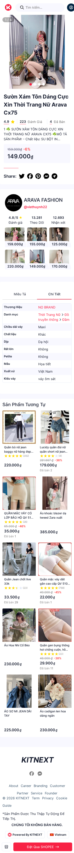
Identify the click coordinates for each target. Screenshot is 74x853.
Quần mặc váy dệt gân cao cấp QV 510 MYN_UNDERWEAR (54, 583)
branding (40, 786)
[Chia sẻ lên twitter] (22, 176)
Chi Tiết (54, 294)
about (13, 786)
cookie (61, 798)
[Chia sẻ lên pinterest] (38, 176)
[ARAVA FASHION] (6, 846)
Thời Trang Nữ (49, 315)
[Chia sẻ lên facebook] (30, 176)
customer (57, 786)
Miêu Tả (20, 294)
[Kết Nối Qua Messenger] (40, 773)
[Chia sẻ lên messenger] (46, 176)
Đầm (65, 320)
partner (22, 793)
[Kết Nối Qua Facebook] (32, 773)
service (36, 793)
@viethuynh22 (35, 207)
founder (51, 793)
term (36, 798)
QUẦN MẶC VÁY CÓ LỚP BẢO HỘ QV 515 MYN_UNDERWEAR (18, 517)
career (26, 786)
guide (7, 805)
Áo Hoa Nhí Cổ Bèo (17, 645)
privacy (48, 798)
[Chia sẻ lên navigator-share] (54, 176)
